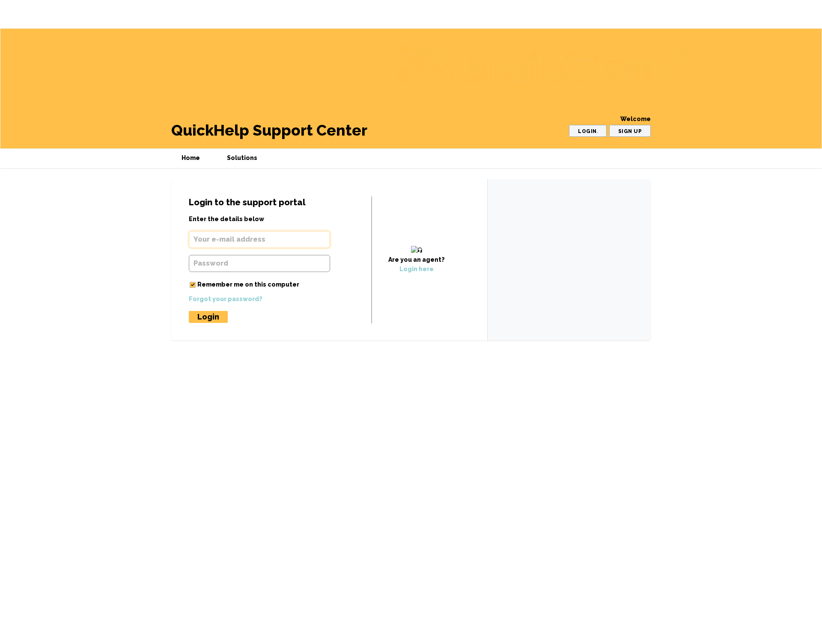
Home (191, 157)
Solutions (242, 157)
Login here (416, 269)
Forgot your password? (225, 299)
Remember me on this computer (248, 284)
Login (208, 316)
